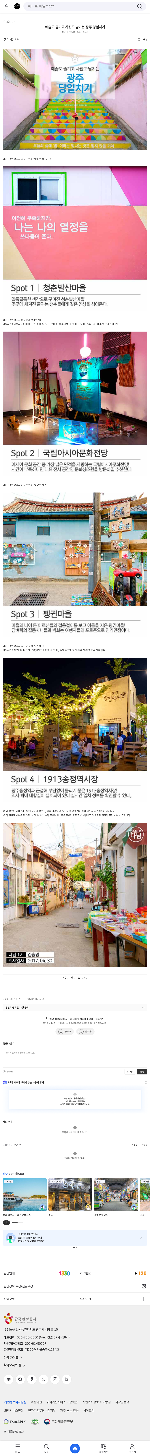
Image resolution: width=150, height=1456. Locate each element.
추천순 (144, 1145)
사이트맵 (88, 1410)
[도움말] (4, 1071)
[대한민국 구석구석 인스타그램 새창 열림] (55, 1379)
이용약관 (36, 1402)
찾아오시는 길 (12, 1365)
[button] (74, 1247)
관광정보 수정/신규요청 (18, 1286)
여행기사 (10, 21)
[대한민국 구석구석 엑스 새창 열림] (43, 1379)
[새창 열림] (15, 1422)
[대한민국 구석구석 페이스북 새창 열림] (20, 1379)
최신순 (134, 1145)
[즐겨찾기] (137, 40)
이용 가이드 (11, 1357)
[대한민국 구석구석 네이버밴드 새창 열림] (67, 1379)
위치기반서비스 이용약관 (62, 1402)
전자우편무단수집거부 (42, 1410)
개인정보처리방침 (15, 1402)
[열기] (143, 1007)
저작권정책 (122, 1402)
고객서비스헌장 (13, 1410)
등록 (142, 1071)
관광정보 (9, 1299)
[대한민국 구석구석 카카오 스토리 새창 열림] (32, 1379)
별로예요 (88, 1031)
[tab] (18, 1449)
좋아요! (68, 1031)
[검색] (139, 6)
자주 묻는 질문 (69, 1410)
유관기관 (85, 1299)
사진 (131, 1072)
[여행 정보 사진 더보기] (75, 99)
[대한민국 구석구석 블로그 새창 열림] (8, 1379)
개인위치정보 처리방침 (96, 1402)
